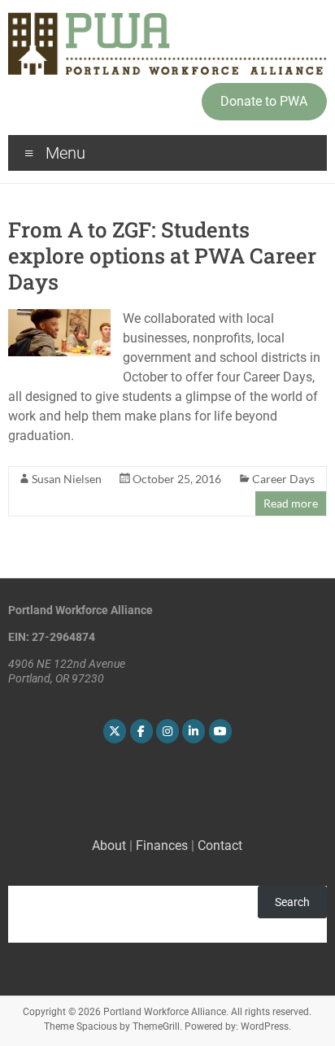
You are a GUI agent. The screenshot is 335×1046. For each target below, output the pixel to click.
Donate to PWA (263, 101)
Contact (220, 845)
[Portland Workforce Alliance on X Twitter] (114, 731)
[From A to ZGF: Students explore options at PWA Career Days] (59, 317)
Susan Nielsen (67, 479)
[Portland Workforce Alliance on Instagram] (167, 731)
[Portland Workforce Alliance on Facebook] (141, 731)
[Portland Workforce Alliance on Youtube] (220, 731)
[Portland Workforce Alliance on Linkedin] (193, 731)
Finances (162, 845)
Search (292, 902)
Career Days (283, 479)
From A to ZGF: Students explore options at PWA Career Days (162, 255)
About (109, 845)
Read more (290, 503)
